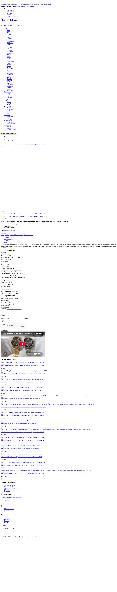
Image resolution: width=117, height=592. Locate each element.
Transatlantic (10, 86)
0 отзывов (3, 230)
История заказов (8, 486)
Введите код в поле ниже (9, 322)
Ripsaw (9, 67)
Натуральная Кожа (12, 129)
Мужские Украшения (29, 537)
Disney (9, 44)
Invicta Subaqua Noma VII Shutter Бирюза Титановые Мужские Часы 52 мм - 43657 (23, 473)
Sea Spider (9, 76)
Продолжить (4, 330)
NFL (8, 60)
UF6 (8, 99)
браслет (12, 235)
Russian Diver (10, 69)
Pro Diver (9, 63)
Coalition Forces (11, 41)
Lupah (8, 56)
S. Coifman (10, 112)
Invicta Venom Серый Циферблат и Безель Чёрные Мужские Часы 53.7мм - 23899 (22, 365)
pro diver (7, 235)
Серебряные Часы (17, 537)
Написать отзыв (10, 230)
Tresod (8, 113)
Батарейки (10, 116)
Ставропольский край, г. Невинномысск (11, 497)
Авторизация (10, 10)
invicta (2, 235)
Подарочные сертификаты (11, 488)
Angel (8, 31)
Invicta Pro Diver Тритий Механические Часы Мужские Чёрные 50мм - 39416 (25, 144)
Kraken (9, 54)
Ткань (8, 130)
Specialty (9, 79)
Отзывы (6, 240)
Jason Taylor (10, 51)
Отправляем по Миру (6, 25)
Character (9, 40)
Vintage (9, 89)
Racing (9, 64)
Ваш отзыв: (4, 315)
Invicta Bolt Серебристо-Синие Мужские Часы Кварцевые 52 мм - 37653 (20, 423)
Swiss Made (10, 84)
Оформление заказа (12, 16)
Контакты (6, 521)
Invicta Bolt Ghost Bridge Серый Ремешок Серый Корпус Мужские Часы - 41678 (22, 465)
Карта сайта (7, 491)
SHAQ (9, 77)
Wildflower (10, 90)
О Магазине (7, 518)
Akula (8, 30)
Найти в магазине (9, 509)
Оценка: (3, 318)
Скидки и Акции (17, 25)
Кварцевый (10, 122)
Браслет (9, 126)
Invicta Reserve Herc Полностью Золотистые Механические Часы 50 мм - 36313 (22, 382)
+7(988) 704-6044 (5, 498)
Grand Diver (10, 48)
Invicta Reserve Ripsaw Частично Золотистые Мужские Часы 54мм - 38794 (21, 390)
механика (20, 235)
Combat (9, 103)
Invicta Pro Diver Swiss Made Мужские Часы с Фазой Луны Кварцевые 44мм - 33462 (23, 407)
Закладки (9, 13)
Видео (5, 242)
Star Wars (9, 81)
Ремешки (9, 119)
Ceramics (9, 38)
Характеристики (8, 239)
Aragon (9, 107)
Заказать (3, 233)
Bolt (8, 35)
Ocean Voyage (10, 61)
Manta (8, 94)
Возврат (6, 522)
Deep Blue (9, 110)
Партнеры (6, 489)
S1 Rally (9, 70)
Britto (8, 37)
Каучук (9, 128)
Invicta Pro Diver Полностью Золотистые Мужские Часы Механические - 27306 (22, 448)
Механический (11, 123)
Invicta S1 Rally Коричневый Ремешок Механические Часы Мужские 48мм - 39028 (23, 373)
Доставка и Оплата (9, 519)
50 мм (16, 235)
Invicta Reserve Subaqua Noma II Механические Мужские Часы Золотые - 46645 (22, 415)
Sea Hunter (10, 73)
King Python (10, 53)
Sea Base (9, 71)
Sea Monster (10, 74)
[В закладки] (1, 211)
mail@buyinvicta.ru (6, 500)
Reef (8, 96)
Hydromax (9, 50)
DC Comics (10, 43)
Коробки (9, 117)
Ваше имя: (3, 308)
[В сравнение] (3, 211)
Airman (9, 102)
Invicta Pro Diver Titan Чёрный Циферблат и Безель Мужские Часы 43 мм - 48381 (22, 440)
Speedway (9, 80)
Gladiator (9, 47)
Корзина (9, 14)
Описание (6, 237)
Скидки (6, 511)
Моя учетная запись (9, 485)
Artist (8, 33)
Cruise (8, 93)
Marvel (9, 57)
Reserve (9, 66)
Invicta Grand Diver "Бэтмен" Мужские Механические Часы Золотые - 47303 (21, 457)
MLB (8, 58)
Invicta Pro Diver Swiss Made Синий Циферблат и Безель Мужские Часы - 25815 (22, 432)
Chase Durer (10, 109)
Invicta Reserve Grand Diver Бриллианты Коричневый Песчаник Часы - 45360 (21, 398)
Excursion (9, 45)
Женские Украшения (41, 537)
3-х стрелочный (28, 235)
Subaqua (9, 83)
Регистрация (10, 11)
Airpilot (9, 105)
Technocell (9, 97)
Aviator (9, 34)
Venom (9, 87)
